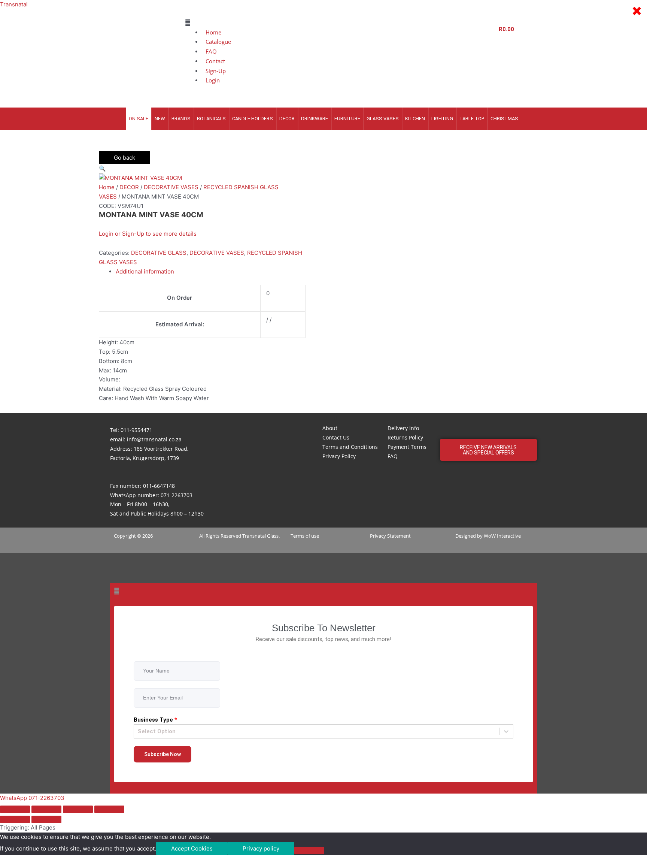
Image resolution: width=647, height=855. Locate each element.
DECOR (287, 118)
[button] (335, 23)
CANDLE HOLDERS (252, 118)
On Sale (138, 118)
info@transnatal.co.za (154, 439)
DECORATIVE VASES (171, 187)
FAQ (393, 456)
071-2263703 (176, 495)
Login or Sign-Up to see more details (148, 233)
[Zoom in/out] (15, 809)
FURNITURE (347, 118)
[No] (309, 850)
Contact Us (335, 437)
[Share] (78, 809)
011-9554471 (136, 429)
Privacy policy (261, 848)
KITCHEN (415, 118)
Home (107, 187)
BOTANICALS (211, 118)
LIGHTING (442, 118)
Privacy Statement (390, 535)
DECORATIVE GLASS (158, 252)
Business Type (155, 719)
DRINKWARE (314, 118)
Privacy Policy (339, 456)
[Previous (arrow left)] (15, 819)
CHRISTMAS (504, 118)
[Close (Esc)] (109, 809)
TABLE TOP (471, 118)
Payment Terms (407, 446)
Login (213, 80)
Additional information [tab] (145, 271)
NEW (160, 118)
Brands (181, 118)
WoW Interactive (502, 535)
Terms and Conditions (350, 446)
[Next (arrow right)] (46, 819)
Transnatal (14, 4)
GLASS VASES (383, 118)
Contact (215, 61)
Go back (124, 157)
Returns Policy (405, 437)
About (329, 428)
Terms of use (305, 535)
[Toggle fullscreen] (46, 809)
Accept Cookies (192, 848)
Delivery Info (403, 428)
